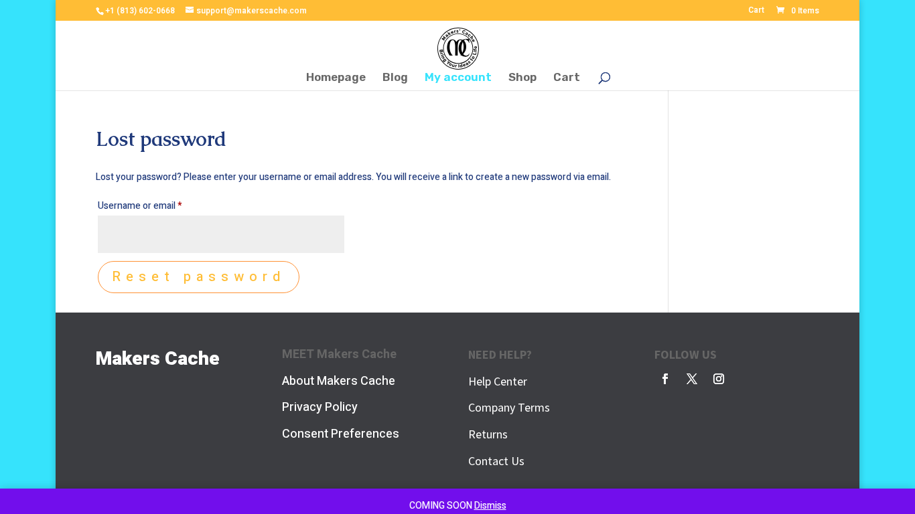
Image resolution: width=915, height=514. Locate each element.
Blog (395, 78)
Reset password (198, 276)
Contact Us (496, 460)
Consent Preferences (340, 434)
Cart (756, 11)
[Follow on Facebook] (665, 379)
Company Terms (509, 407)
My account (458, 78)
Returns (488, 434)
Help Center (497, 381)
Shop (522, 78)
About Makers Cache (338, 381)
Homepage (336, 78)
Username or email (158, 205)
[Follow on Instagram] (718, 379)
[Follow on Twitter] (692, 379)
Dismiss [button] (490, 506)
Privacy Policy (320, 407)
